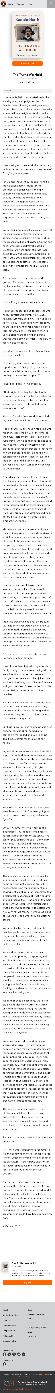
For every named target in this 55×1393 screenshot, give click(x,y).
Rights (30, 1323)
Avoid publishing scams (37, 1327)
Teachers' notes (9, 1341)
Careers (30, 1310)
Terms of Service (25, 1377)
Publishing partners (35, 1319)
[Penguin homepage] (3, 4)
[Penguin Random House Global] (10, 1382)
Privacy (30, 1332)
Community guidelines (36, 1314)
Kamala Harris (27, 82)
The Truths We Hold (24, 1263)
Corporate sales (9, 1325)
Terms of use (32, 1336)
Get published (9, 1331)
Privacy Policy (44, 1374)
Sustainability (8, 1336)
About (5, 1310)
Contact (6, 1320)
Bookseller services (11, 1315)
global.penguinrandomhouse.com (17, 1389)
